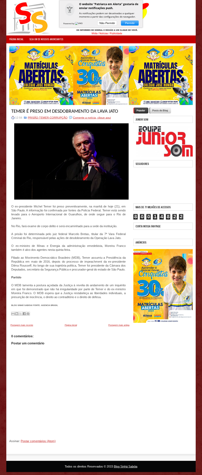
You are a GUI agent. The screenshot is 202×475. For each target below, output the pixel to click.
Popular (141, 110)
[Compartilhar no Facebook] (24, 314)
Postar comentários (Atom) (38, 441)
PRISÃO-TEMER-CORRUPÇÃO (47, 117)
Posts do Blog (160, 110)
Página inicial (71, 325)
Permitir (130, 23)
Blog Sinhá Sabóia (125, 466)
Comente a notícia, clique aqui (92, 117)
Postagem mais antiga (118, 325)
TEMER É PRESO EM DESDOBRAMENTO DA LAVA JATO (64, 111)
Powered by (69, 23)
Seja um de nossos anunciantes (46, 39)
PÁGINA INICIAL (16, 39)
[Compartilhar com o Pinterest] (28, 314)
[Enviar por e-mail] (13, 314)
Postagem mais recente (21, 325)
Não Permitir (107, 23)
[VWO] (79, 23)
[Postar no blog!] (17, 314)
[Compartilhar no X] (20, 314)
